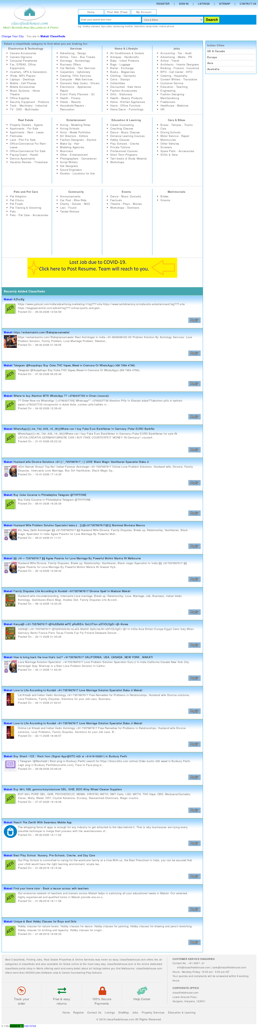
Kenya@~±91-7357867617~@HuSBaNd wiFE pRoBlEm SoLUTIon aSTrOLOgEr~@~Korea (71, 624)
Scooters (166, 147)
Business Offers (70, 64)
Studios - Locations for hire (77, 173)
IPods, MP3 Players (23, 76)
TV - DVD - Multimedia (24, 109)
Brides (164, 196)
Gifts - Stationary (121, 94)
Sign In (184, 3)
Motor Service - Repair (174, 136)
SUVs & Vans (169, 154)
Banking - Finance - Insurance (179, 68)
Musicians (66, 151)
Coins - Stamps (120, 79)
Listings (204, 3)
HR (162, 109)
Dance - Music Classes (125, 132)
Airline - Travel (169, 60)
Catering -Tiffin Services (75, 76)
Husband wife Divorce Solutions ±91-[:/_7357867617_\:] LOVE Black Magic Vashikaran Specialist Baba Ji (81, 462)
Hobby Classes (120, 140)
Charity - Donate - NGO (75, 204)
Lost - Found (68, 207)
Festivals (116, 200)
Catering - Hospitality (173, 76)
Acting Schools (69, 128)
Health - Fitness (70, 98)
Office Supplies (20, 98)
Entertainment (76, 120)
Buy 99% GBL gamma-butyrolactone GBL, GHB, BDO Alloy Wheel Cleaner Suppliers (68, 789)
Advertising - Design (73, 53)
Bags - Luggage (120, 64)
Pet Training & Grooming (25, 207)
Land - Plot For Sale (23, 140)
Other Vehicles (169, 143)
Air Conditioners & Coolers (127, 53)
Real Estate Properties (58, 959)
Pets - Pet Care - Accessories (29, 215)
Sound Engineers (71, 170)
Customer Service (171, 83)
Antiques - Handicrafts (124, 57)
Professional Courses (124, 151)
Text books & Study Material (128, 158)
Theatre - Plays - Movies (126, 204)
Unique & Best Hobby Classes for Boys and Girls (45, 921)
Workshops (117, 162)
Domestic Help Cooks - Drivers (80, 83)
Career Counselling (73, 972)
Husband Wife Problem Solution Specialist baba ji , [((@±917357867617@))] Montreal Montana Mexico (79, 525)
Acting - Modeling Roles (75, 125)
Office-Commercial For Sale (28, 151)
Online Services (85, 959)
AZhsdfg (19, 299)
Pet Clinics (17, 200)
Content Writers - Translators (178, 79)
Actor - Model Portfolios (75, 132)
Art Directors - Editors (74, 136)
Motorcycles (168, 140)
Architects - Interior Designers (179, 64)
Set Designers (69, 166)
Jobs (176, 48)
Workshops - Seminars (124, 207)
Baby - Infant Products (124, 60)
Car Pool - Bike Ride (73, 200)
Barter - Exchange (121, 68)
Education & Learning (126, 120)
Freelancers (168, 102)
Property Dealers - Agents (26, 125)
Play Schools (94, 972)
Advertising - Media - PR (176, 57)
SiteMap (123, 1012)
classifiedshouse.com (149, 968)
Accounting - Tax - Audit (175, 53)
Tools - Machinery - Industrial (28, 105)
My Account (144, 12)
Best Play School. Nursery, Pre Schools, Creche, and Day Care (54, 855)
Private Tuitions (120, 147)
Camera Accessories (23, 53)
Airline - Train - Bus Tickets (77, 57)
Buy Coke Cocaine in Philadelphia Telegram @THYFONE (50, 495)
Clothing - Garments (123, 76)
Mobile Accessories (22, 87)
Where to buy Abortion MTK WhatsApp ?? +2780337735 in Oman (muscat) (61, 396)
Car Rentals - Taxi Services (77, 68)
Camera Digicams (21, 57)
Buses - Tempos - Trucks (176, 125)
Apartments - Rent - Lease (27, 132)
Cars (163, 128)
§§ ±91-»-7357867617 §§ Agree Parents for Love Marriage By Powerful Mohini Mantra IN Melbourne (77, 558)
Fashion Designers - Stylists (78, 140)
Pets (13, 211)
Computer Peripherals (23, 60)
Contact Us (248, 3)
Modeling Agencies (72, 147)
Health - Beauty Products (126, 98)
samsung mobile (123, 26)
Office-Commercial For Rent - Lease (29, 145)
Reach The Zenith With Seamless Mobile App (43, 822)
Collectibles (117, 83)
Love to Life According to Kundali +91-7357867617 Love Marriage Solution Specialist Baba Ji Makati (78, 690)
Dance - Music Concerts (125, 196)
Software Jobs (49, 972)
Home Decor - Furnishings (127, 109)
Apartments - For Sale (24, 128)
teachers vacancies (146, 26)
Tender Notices (69, 211)
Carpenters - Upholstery (75, 72)
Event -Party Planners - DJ (77, 94)
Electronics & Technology (25, 48)
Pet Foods (16, 204)
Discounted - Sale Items (125, 87)
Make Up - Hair (69, 143)
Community (76, 192)
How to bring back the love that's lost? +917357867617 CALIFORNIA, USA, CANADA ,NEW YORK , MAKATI (83, 657)
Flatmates (16, 136)
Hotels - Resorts (70, 102)
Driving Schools (170, 132)
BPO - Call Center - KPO (176, 72)
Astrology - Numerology (75, 60)
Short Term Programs (123, 154)
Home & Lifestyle (126, 48)
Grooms (165, 200)
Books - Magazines (122, 72)
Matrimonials (176, 192)
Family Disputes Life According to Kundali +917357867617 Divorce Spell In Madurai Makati (72, 591)
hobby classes (91, 26)
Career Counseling (122, 125)
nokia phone (166, 26)
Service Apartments (22, 158)
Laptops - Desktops (22, 79)
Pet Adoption (18, 196)
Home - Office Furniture (125, 105)
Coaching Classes (121, 128)
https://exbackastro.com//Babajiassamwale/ (42, 332)
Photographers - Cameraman (78, 158)
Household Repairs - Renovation (73, 107)
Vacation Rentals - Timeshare (29, 162)
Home (91, 12)
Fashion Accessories (123, 90)
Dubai (67, 964)
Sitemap (224, 3)
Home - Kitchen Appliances (127, 102)
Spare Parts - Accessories (177, 151)
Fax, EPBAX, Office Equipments (23, 66)
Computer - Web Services (76, 79)
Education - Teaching (173, 87)
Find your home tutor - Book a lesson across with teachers (51, 888)
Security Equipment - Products (29, 102)
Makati (8, 299)
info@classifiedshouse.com (193, 967)
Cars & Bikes (176, 120)
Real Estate (25, 120)
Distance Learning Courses (127, 136)
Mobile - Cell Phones (23, 83)
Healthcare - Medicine (174, 105)
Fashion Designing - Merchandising (173, 96)
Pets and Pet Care (26, 192)
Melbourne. (128, 968)
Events (126, 192)
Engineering (168, 90)
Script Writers (69, 162)
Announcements (70, 196)
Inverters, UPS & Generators (28, 72)
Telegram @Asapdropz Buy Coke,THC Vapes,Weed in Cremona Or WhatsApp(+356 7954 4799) (74, 365)
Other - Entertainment (74, 154)
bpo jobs (106, 26)
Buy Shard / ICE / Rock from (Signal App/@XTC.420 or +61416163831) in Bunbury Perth (70, 756)
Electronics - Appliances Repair (75, 88)
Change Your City (13, 36)
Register (163, 3)
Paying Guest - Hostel (24, 154)
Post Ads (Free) (117, 12)
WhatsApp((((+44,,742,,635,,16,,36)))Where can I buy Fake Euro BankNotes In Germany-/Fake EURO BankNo (84, 429)
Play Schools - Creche (124, 143)
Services (76, 48)
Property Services (153, 1012)
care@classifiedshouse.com (229, 967)
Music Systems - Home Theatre (25, 92)
